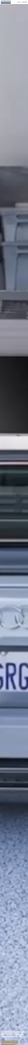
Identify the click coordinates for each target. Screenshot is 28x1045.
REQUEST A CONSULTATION (10, 1042)
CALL (18, 2)
